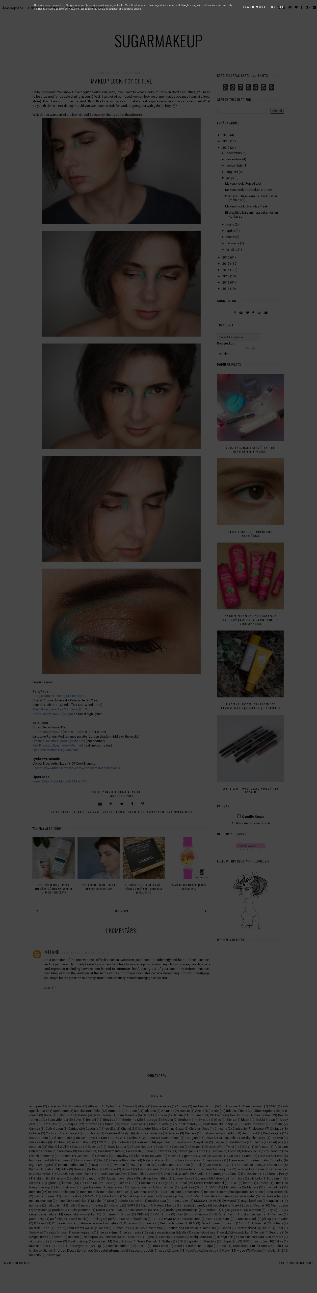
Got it (277, 7)
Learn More (254, 7)
